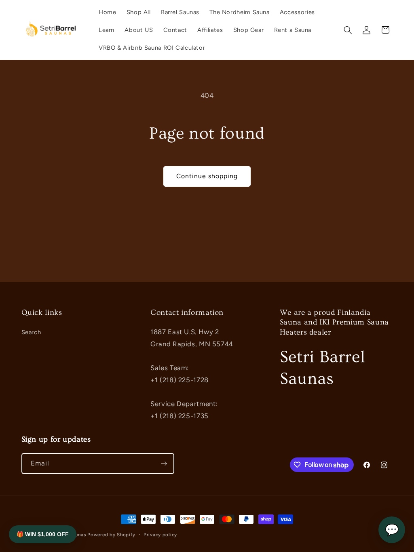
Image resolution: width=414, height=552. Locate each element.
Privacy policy (160, 534)
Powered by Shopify (111, 534)
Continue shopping (207, 176)
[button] (347, 30)
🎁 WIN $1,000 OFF (43, 534)
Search (31, 332)
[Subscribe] (163, 463)
